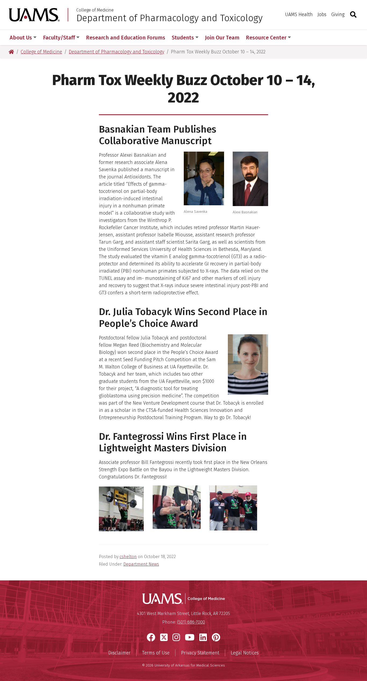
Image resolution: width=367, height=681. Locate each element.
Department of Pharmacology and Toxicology (169, 18)
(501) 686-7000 (191, 622)
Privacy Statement (200, 653)
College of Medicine (95, 10)
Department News (141, 564)
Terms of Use (156, 653)
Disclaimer (119, 653)
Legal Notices (245, 653)
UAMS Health (299, 14)
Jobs (322, 14)
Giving (337, 14)
